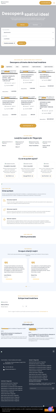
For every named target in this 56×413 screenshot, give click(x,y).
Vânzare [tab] (22, 24)
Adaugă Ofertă (27, 176)
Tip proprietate (5, 29)
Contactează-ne (44, 311)
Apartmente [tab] (9, 66)
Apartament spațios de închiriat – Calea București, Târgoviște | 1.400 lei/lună (8, 78)
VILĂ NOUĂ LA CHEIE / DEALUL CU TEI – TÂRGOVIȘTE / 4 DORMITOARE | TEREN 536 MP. (46, 105)
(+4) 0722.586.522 (45, 3)
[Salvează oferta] (16, 72)
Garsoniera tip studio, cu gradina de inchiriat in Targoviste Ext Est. (27, 102)
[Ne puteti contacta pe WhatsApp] (48, 406)
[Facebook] (53, 351)
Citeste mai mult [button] (6, 410)
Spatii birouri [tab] (25, 66)
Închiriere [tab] (35, 24)
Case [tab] (17, 66)
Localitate (4, 36)
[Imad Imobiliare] (2, 352)
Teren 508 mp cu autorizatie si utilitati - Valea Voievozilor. (46, 76)
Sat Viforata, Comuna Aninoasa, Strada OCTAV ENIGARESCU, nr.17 (15, 363)
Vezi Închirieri (45, 176)
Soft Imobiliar (23, 407)
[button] (27, 286)
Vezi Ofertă (9, 176)
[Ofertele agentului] (14, 302)
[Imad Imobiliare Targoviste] (6, 2)
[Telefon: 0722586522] (23, 306)
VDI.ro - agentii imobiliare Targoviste (35, 407)
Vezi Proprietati (27, 125)
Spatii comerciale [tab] (36, 66)
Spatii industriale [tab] (49, 66)
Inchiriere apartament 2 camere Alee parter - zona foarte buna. (27, 76)
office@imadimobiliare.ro (10, 369)
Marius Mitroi (5, 304)
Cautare (21, 43)
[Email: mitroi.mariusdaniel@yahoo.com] (26, 306)
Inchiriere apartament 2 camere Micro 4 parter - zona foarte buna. (8, 102)
